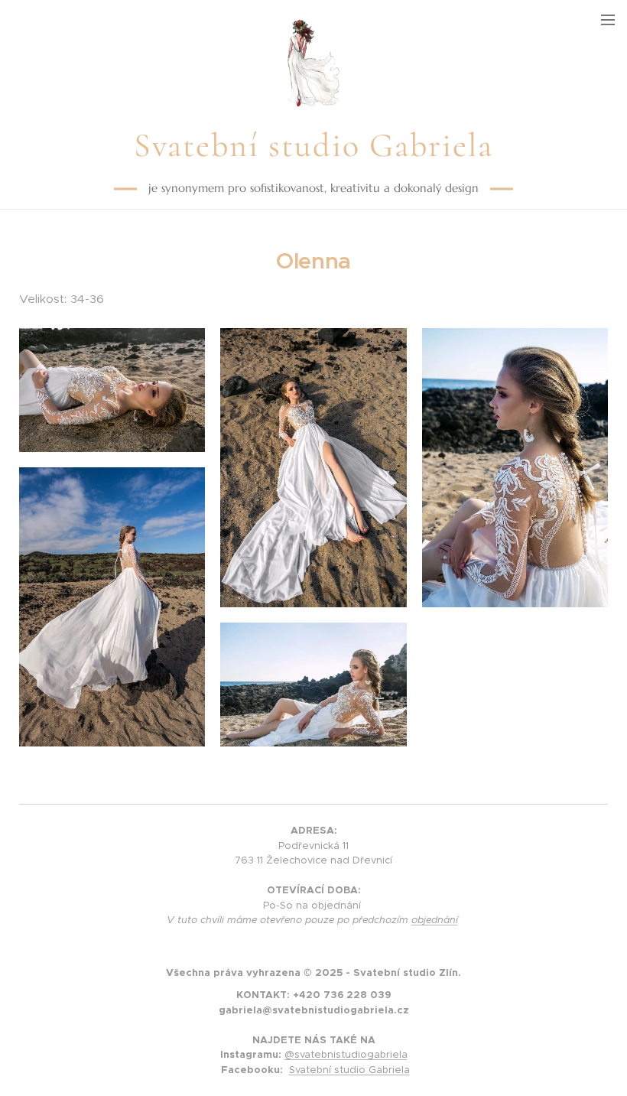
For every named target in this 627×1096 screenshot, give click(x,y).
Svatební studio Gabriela (349, 1069)
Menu (608, 19)
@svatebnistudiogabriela (346, 1054)
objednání (434, 919)
